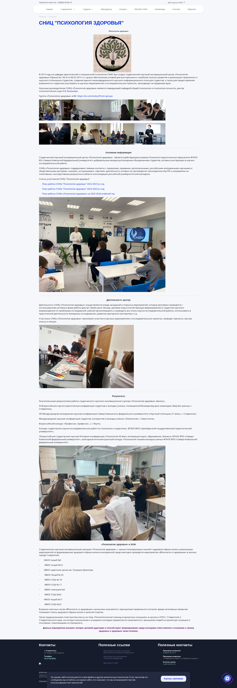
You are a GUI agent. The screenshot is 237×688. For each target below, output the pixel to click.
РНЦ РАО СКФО (141, 9)
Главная (49, 9)
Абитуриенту (106, 9)
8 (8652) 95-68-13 (169, 653)
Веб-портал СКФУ (111, 663)
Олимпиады (160, 9)
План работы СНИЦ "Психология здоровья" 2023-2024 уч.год (73, 188)
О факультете (66, 9)
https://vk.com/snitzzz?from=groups (95, 96)
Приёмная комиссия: (55, 2)
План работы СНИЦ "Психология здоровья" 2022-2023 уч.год (73, 183)
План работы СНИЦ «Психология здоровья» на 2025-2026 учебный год (78, 193)
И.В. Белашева (70, 91)
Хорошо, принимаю (173, 679)
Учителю (176, 9)
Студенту (87, 9)
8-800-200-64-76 (169, 664)
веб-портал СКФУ (175, 3)
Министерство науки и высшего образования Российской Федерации (119, 652)
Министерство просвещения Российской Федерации (115, 657)
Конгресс (123, 9)
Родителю (192, 9)
